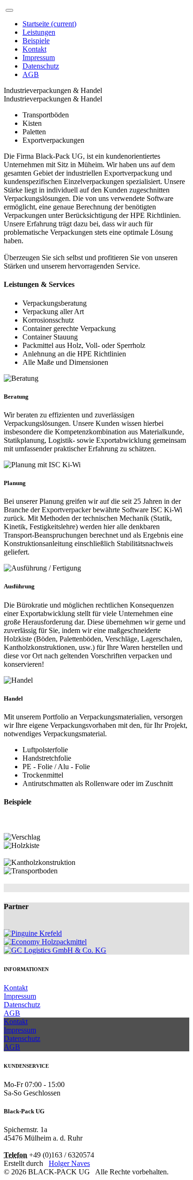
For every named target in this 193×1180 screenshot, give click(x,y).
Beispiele (36, 41)
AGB (30, 74)
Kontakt (34, 49)
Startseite (49, 24)
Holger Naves (69, 1163)
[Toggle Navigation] (9, 10)
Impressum (38, 58)
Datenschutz (40, 66)
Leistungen (38, 32)
